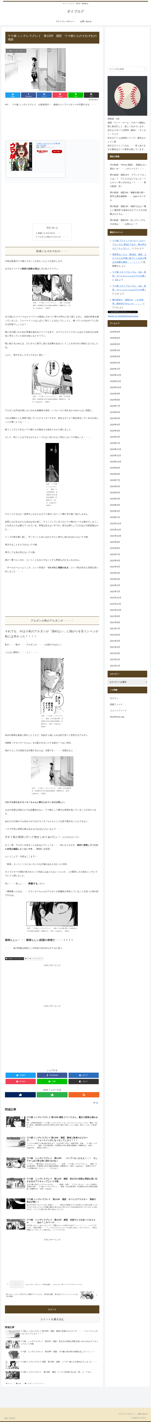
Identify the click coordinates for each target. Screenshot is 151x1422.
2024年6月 (115, 412)
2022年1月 (115, 591)
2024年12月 (115, 375)
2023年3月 (115, 505)
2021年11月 (115, 604)
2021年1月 (115, 666)
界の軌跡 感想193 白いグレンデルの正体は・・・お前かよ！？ (127, 222)
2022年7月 (115, 554)
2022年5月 (115, 567)
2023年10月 (115, 461)
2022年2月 (115, 585)
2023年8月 (115, 474)
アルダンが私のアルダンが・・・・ (53, 237)
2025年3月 (115, 356)
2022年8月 (115, 548)
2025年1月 (115, 369)
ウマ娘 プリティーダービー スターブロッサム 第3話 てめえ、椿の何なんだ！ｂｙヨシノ (129, 244)
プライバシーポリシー (126, 1414)
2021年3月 (115, 653)
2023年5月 (115, 492)
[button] (145, 69)
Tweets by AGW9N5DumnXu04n (123, 316)
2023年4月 (115, 499)
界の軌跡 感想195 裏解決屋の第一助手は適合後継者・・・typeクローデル (128, 196)
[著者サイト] (20, 1094)
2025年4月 (115, 350)
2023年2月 (115, 511)
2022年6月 (115, 560)
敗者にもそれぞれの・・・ (49, 233)
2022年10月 (115, 536)
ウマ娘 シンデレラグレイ (15, 958)
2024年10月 (115, 387)
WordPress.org (117, 717)
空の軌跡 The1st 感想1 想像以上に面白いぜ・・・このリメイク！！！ (128, 167)
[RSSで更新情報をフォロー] (84, 1094)
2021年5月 (115, 641)
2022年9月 (115, 542)
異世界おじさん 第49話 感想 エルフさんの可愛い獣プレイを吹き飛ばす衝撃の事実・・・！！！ (129, 258)
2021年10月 (115, 610)
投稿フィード (116, 704)
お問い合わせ (142, 1414)
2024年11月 (115, 381)
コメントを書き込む (52, 1319)
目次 (49, 228)
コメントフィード (118, 710)
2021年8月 (115, 622)
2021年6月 (115, 635)
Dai (116, 280)
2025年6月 (115, 338)
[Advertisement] (52, 203)
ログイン (114, 698)
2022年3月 (115, 579)
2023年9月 (115, 468)
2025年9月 (115, 332)
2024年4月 (115, 424)
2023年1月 (115, 517)
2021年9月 (115, 616)
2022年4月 (115, 573)
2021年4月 (115, 647)
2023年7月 (115, 480)
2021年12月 (115, 597)
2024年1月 (115, 443)
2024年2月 (115, 437)
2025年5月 (115, 344)
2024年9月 (115, 393)
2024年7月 (115, 406)
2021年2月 (115, 659)
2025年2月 (115, 363)
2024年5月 (115, 418)
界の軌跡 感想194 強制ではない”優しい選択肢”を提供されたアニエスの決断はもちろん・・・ (128, 210)
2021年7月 (115, 628)
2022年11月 (115, 529)
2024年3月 (115, 431)
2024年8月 (115, 400)
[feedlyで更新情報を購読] (52, 1094)
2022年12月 (115, 523)
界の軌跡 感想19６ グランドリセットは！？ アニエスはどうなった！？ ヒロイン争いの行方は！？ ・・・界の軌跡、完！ (128, 180)
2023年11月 (115, 455)
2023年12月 (115, 449)
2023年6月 (115, 486)
